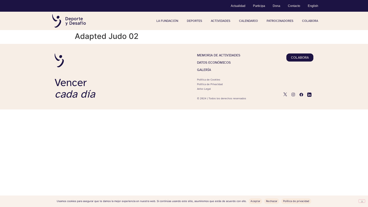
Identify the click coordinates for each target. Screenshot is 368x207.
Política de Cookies (208, 79)
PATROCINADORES (280, 21)
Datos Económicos (214, 62)
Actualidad (238, 5)
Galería (204, 70)
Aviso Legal (204, 88)
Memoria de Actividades (218, 55)
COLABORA (310, 21)
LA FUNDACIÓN (167, 21)
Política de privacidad (296, 201)
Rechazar (271, 201)
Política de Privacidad (210, 84)
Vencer (75, 88)
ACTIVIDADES (220, 21)
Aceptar (255, 201)
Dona (276, 5)
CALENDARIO (248, 21)
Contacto (294, 5)
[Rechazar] (362, 201)
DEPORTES (194, 21)
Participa (259, 5)
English (313, 5)
